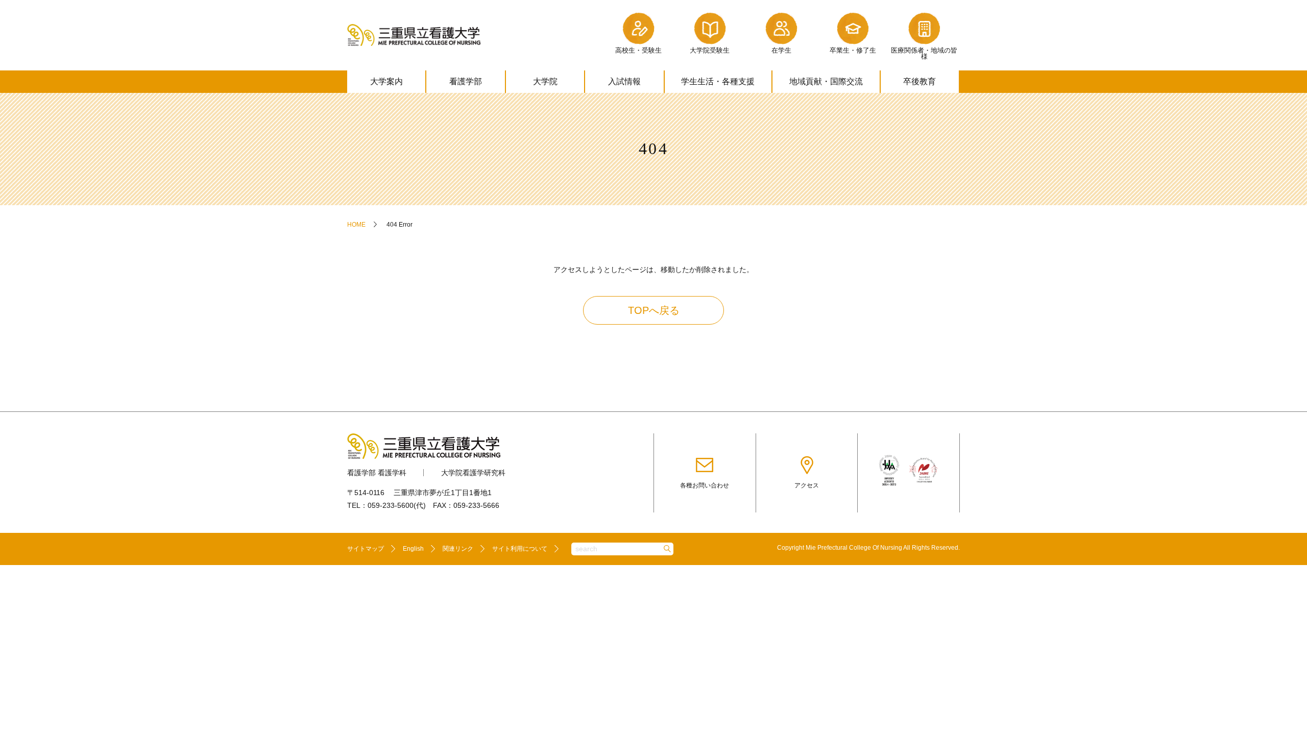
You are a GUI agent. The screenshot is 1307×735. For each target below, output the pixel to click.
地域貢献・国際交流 (826, 81)
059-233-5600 (391, 505)
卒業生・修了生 (853, 50)
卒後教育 (919, 81)
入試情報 (624, 81)
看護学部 (465, 81)
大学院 (545, 81)
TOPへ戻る (654, 310)
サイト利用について (519, 548)
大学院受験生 (710, 50)
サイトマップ (365, 548)
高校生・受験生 (638, 50)
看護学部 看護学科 (376, 472)
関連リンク (458, 548)
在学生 (781, 50)
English (413, 548)
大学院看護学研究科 (473, 472)
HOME (356, 225)
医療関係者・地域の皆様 (924, 53)
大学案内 (386, 81)
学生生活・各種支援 (718, 81)
